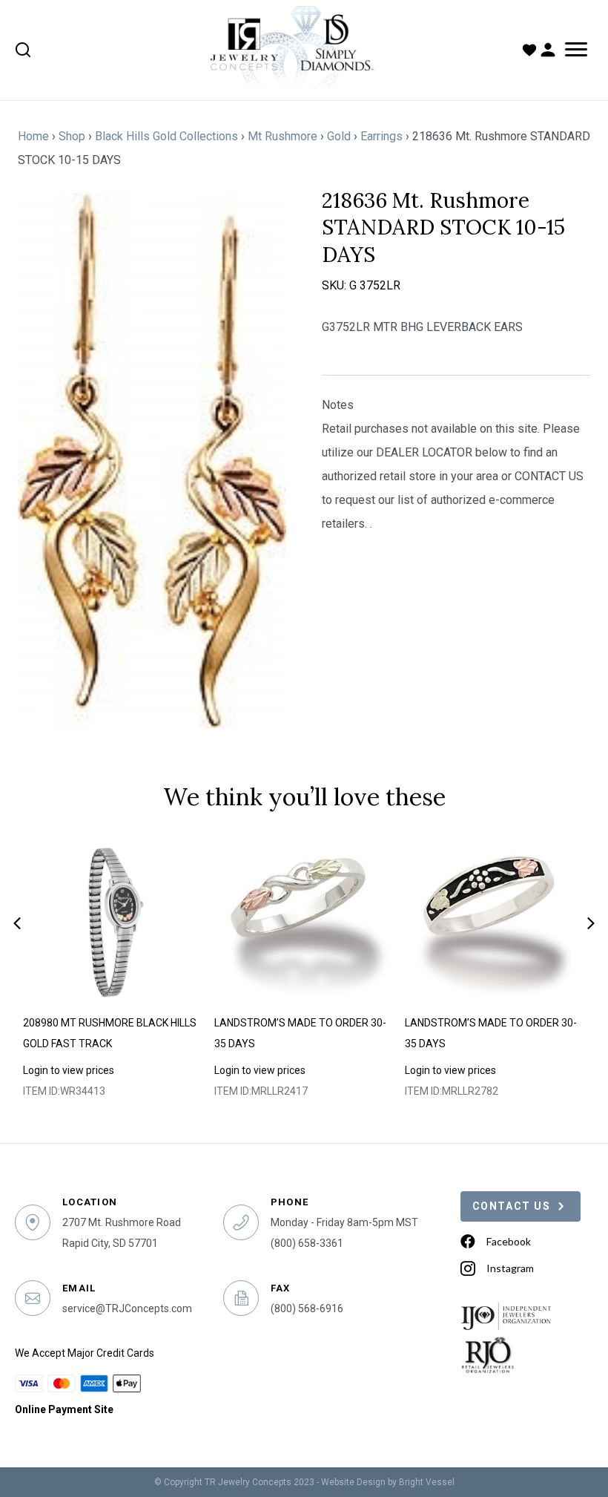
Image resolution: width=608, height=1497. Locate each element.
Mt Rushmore (282, 136)
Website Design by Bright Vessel (388, 1482)
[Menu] (576, 49)
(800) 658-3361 (307, 1243)
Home (33, 136)
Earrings (381, 136)
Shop (72, 136)
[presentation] (17, 923)
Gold (339, 136)
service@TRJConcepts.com (127, 1308)
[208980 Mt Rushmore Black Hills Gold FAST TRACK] (114, 922)
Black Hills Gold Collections (166, 136)
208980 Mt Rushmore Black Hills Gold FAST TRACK (109, 1033)
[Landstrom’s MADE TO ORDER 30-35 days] (305, 922)
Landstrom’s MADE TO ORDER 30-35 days (300, 1033)
